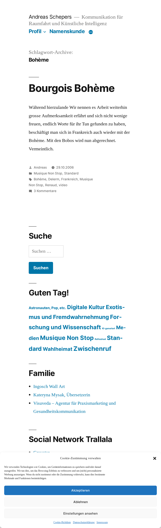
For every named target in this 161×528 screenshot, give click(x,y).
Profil (35, 31)
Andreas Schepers (51, 17)
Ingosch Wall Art (49, 386)
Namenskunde (67, 31)
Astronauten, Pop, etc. (47, 308)
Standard (71, 173)
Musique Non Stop (48, 173)
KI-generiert (108, 328)
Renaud (51, 185)
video (63, 185)
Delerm (53, 179)
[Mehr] (90, 32)
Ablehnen (80, 502)
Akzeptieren (80, 490)
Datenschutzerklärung (84, 522)
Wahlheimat (57, 349)
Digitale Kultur (86, 307)
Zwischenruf (92, 348)
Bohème (40, 179)
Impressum (102, 522)
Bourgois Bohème (72, 88)
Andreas (40, 167)
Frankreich (69, 179)
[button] (155, 458)
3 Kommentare (45, 191)
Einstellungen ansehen (80, 513)
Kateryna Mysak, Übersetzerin (61, 395)
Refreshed (100, 339)
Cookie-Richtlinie (62, 522)
